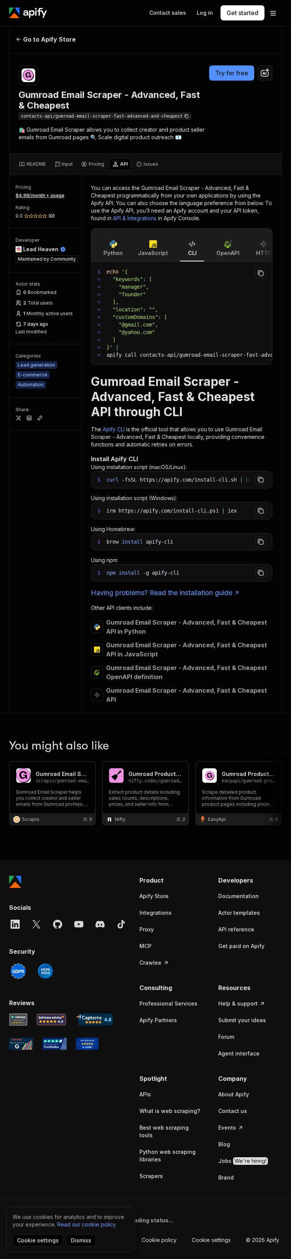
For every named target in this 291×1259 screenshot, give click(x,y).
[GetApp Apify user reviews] (18, 1019)
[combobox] (264, 73)
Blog (224, 1144)
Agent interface (239, 1053)
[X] (36, 924)
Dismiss (81, 1240)
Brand (226, 1177)
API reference (236, 929)
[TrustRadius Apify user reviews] (54, 1044)
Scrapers (151, 1176)
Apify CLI (114, 429)
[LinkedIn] (15, 924)
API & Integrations (134, 218)
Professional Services (168, 1003)
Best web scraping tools (164, 1131)
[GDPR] (18, 971)
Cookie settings (211, 1240)
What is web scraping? (169, 1111)
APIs (145, 1094)
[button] (171, 880)
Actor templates (239, 912)
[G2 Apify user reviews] (21, 1044)
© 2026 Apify (262, 1240)
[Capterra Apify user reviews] (94, 1019)
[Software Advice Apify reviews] (51, 1019)
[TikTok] (121, 924)
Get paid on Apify (241, 946)
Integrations (155, 912)
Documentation (238, 896)
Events (227, 1127)
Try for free (231, 73)
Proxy (146, 929)
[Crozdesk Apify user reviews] (87, 1044)
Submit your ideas (242, 1020)
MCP (145, 946)
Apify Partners (158, 1020)
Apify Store (154, 896)
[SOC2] (45, 971)
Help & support (238, 1003)
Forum (226, 1037)
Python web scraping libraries (167, 1156)
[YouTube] (79, 924)
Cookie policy (159, 1240)
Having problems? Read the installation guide (161, 593)
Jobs (242, 1161)
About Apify (233, 1094)
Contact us (232, 1111)
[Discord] (100, 924)
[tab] (32, 164)
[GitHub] (58, 924)
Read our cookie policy (86, 1224)
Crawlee (150, 962)
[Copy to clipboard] (260, 273)
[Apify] (28, 13)
